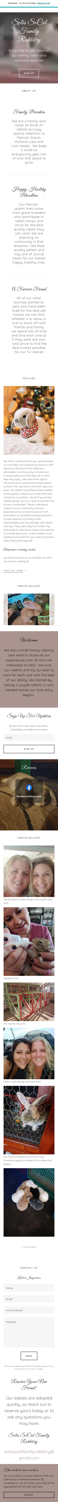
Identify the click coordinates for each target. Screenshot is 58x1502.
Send (29, 1356)
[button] (29, 1246)
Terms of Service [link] (31, 1369)
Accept (29, 1495)
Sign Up (29, 73)
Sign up (29, 749)
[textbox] (29, 737)
